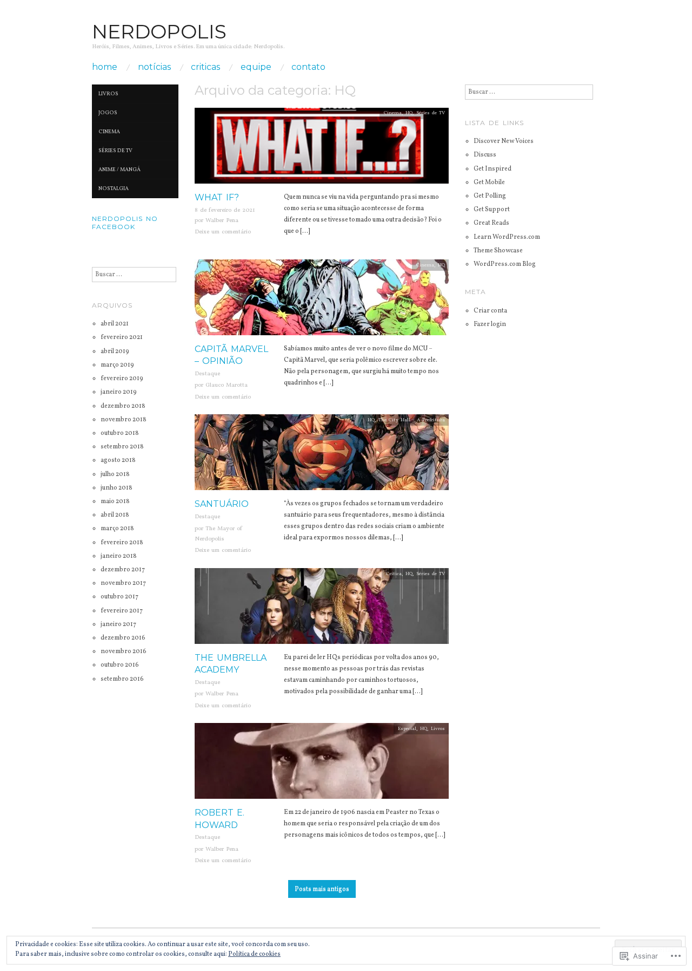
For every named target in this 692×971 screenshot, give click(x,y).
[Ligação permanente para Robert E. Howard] (322, 764)
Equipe (256, 67)
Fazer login (490, 324)
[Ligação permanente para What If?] (322, 149)
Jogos (107, 112)
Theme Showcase (498, 250)
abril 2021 (115, 324)
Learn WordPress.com (507, 237)
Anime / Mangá (119, 169)
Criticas (205, 67)
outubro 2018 (120, 433)
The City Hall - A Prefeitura (411, 419)
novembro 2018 (124, 419)
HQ (408, 112)
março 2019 (117, 365)
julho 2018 (115, 474)
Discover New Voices (504, 141)
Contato (308, 67)
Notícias (154, 67)
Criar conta (490, 311)
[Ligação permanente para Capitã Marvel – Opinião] (322, 301)
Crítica (394, 573)
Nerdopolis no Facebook (125, 222)
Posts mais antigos (322, 889)
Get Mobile (489, 182)
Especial (407, 728)
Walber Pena (221, 221)
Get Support (492, 209)
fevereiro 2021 (122, 337)
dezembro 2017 (123, 569)
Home (104, 67)
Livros (438, 728)
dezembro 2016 (123, 638)
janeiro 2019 (119, 392)
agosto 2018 (118, 460)
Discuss (485, 155)
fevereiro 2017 (122, 611)
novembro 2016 (124, 651)
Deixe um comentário (223, 232)
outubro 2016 (120, 665)
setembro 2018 (122, 446)
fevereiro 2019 (122, 378)
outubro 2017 (119, 596)
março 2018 (117, 528)
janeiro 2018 (119, 556)
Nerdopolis (159, 31)
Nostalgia (113, 188)
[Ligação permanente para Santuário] (322, 456)
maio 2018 (115, 501)
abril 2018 (115, 515)
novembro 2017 (123, 583)
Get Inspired (492, 169)
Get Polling (490, 196)
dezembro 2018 (123, 406)
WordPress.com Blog (505, 264)
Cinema (393, 112)
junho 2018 (116, 488)
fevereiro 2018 (122, 542)
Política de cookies (254, 954)
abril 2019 (115, 351)
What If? (217, 197)
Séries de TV (430, 112)
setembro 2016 (122, 679)
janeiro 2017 (118, 624)
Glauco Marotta (226, 385)
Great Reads (491, 223)
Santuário (222, 504)
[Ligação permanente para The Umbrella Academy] (322, 609)
